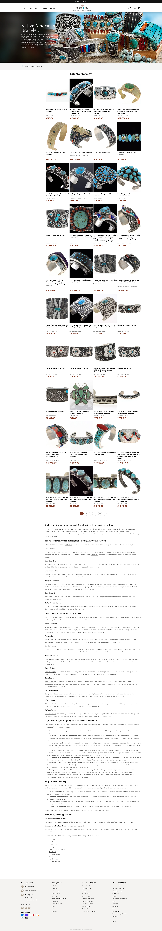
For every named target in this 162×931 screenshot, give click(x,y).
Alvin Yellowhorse (51, 659)
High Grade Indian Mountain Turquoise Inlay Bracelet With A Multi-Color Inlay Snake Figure (128, 455)
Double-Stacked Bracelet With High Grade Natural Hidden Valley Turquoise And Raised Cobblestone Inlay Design (104, 238)
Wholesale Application (119, 914)
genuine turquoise (109, 674)
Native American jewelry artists (95, 788)
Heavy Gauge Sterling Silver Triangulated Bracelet (104, 412)
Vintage (54, 911)
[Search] (128, 7)
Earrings (52, 847)
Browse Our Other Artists (90, 911)
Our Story (115, 893)
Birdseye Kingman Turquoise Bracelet (81, 195)
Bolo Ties (52, 839)
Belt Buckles (53, 842)
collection (68, 545)
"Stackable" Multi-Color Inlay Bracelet (56, 110)
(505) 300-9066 (29, 886)
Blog (114, 901)
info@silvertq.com (30, 890)
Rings (51, 856)
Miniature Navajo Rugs (57, 849)
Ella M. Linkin (49, 704)
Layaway (115, 916)
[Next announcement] (140, 1)
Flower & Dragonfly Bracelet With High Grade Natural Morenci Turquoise (104, 370)
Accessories (53, 864)
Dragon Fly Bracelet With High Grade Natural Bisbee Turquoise (105, 282)
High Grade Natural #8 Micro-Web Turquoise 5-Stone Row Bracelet (57, 499)
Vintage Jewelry (54, 861)
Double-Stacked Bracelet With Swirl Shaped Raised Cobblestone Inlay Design (128, 237)
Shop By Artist (117, 891)
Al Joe (84, 891)
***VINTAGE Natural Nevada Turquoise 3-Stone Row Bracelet (103, 111)
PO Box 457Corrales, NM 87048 (30, 897)
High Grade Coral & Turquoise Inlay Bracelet (104, 453)
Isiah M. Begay (86, 906)
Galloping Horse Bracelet (55, 411)
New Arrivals (116, 886)
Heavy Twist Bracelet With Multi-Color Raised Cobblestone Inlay (56, 454)
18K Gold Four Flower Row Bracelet (55, 153)
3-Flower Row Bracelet (101, 153)
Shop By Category (118, 888)
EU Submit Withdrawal (119, 898)
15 (100, 513)
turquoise (94, 554)
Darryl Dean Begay (51, 694)
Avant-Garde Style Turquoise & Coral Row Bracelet (57, 195)
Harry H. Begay (50, 672)
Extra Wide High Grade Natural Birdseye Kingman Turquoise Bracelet (81, 327)
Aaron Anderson (51, 627)
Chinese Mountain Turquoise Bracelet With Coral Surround (81, 236)
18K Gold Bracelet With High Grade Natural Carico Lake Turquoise (128, 111)
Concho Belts (53, 844)
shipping (108, 806)
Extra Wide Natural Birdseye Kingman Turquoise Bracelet (104, 326)
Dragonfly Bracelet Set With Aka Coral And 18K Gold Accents (128, 282)
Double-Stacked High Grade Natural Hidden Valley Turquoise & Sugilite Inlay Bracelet (56, 283)
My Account (116, 911)
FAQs (114, 921)
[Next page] (104, 513)
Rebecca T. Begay (87, 903)
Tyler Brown (49, 681)
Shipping (115, 906)
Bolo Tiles (55, 886)
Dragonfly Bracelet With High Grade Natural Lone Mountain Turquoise (57, 327)
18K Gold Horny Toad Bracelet (81, 153)
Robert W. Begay (87, 901)
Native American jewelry (75, 639)
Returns (114, 896)
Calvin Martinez (50, 649)
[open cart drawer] (139, 7)
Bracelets (54, 888)
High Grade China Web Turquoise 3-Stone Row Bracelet (78, 454)
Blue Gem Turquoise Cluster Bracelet (104, 195)
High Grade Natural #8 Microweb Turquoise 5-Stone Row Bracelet (128, 499)
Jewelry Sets (53, 859)
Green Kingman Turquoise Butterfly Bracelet (79, 412)
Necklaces (52, 852)
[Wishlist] (131, 7)
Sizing (114, 909)
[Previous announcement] (22, 1)
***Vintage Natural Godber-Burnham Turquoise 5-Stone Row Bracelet (80, 111)
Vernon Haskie (86, 896)
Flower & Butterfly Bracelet (127, 325)
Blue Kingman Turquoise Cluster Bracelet (126, 195)
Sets (53, 909)
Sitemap (115, 903)
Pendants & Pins (54, 854)
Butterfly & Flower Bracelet (56, 235)
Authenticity (116, 919)
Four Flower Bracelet (125, 368)
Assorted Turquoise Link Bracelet (126, 153)
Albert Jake (49, 639)
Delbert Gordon (50, 714)
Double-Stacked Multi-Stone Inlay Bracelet (80, 281)
